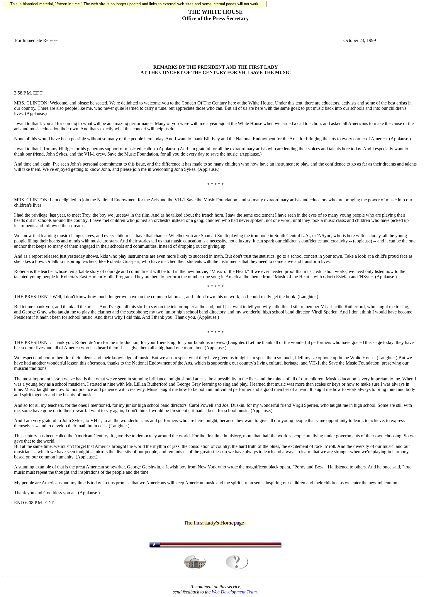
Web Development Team (234, 591)
